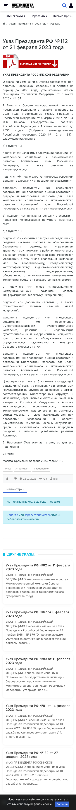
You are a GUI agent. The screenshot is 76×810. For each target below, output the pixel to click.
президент (23, 468)
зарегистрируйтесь (38, 515)
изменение (42, 468)
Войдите (12, 515)
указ (8, 468)
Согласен (62, 804)
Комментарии (15, 489)
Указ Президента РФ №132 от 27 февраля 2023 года (32, 755)
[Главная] (4, 23)
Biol (55, 478)
